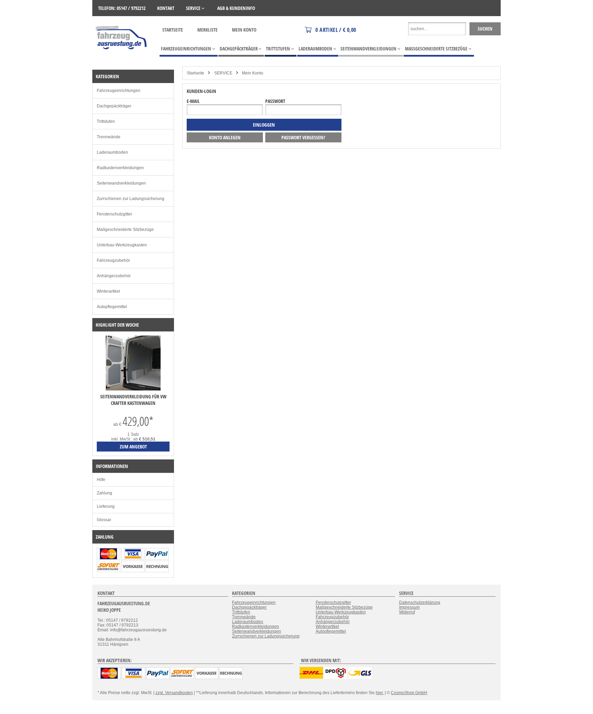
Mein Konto (244, 29)
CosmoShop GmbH (409, 692)
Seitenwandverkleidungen (121, 183)
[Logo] (121, 59)
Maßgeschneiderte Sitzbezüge (125, 229)
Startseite (172, 29)
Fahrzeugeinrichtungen (118, 90)
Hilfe (101, 479)
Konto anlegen (225, 137)
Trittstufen (106, 121)
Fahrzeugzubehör (113, 260)
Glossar (104, 519)
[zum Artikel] (133, 389)
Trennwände (108, 136)
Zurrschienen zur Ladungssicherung (130, 198)
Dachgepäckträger (114, 106)
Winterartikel (108, 291)
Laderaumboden (112, 152)
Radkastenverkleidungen (120, 167)
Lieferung (106, 506)
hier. (380, 692)
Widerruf (407, 612)
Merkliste (207, 29)
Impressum (409, 607)
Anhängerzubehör (114, 275)
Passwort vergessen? (303, 137)
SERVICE (223, 73)
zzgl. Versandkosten (174, 692)
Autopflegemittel (112, 306)
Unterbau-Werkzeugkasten (122, 245)
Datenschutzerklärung (419, 602)
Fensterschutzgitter (114, 214)
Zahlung (104, 493)
